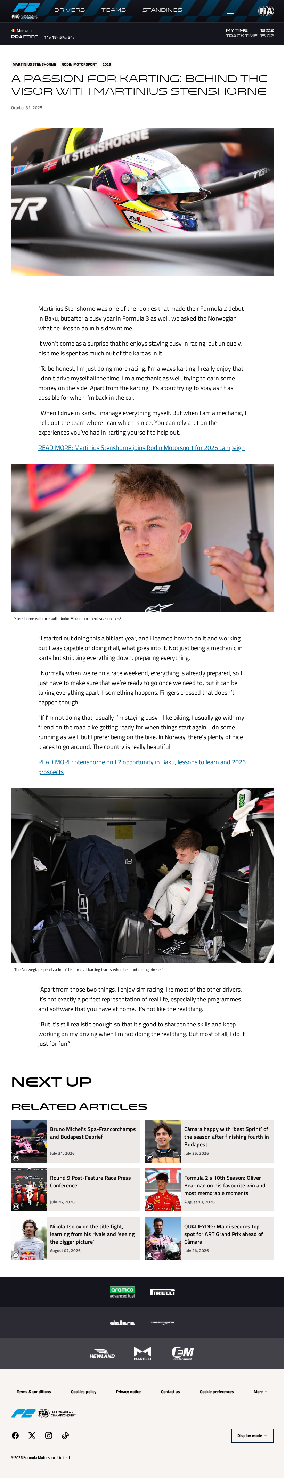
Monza (22, 31)
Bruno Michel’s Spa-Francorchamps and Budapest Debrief (86, 1127)
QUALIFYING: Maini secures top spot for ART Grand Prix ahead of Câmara (221, 1224)
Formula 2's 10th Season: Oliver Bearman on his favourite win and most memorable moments (222, 1175)
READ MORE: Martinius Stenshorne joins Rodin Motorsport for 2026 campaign (139, 445)
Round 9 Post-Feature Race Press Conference (90, 1172)
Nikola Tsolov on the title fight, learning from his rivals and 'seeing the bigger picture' (86, 1224)
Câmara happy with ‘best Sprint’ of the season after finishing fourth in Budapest (224, 1127)
